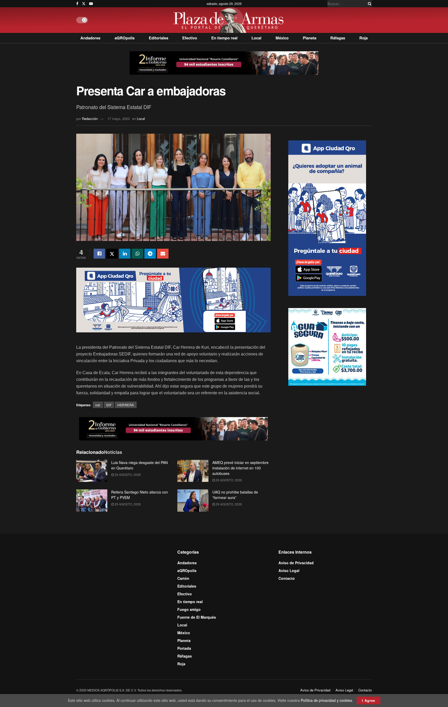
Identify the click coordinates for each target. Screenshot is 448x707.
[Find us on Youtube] (91, 3)
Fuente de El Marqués (196, 617)
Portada (184, 648)
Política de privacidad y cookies (326, 700)
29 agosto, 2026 (127, 474)
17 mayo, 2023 (118, 118)
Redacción (90, 118)
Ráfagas (337, 38)
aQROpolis (125, 38)
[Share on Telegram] (150, 254)
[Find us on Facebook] (77, 3)
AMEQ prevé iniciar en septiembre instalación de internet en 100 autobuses (240, 468)
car (97, 405)
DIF (109, 405)
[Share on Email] (163, 254)
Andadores (90, 38)
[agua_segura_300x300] (327, 346)
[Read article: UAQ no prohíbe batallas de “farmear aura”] (192, 500)
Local (256, 38)
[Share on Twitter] (112, 254)
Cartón (183, 578)
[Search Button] (368, 3)
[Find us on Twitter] (84, 3)
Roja (363, 38)
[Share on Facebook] (99, 254)
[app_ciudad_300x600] (327, 217)
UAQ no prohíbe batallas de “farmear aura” (235, 494)
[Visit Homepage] (230, 20)
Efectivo (189, 38)
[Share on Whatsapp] (137, 254)
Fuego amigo (189, 609)
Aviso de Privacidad (296, 562)
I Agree (368, 700)
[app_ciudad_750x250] (173, 299)
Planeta (309, 38)
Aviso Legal (288, 570)
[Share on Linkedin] (124, 254)
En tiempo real (224, 38)
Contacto (286, 578)
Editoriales (158, 38)
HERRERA (125, 405)
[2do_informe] (224, 62)
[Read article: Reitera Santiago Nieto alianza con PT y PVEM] (91, 500)
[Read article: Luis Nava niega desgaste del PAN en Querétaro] (91, 471)
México (282, 38)
